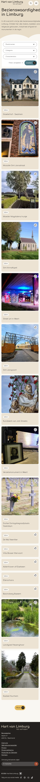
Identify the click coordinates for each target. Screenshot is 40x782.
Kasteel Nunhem (10, 696)
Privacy (4, 748)
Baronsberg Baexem (12, 594)
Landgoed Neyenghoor (13, 645)
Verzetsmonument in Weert (15, 472)
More (18, 708)
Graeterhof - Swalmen (13, 114)
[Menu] (36, 3)
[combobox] (20, 44)
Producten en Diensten (9, 752)
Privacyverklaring (7, 750)
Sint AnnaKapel (10, 268)
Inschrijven (36, 764)
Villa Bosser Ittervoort (13, 553)
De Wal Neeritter (10, 540)
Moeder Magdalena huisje (15, 217)
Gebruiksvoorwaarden (9, 745)
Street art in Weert (11, 319)
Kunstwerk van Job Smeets (15, 421)
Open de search (30, 3)
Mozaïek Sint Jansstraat (14, 165)
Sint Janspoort (10, 370)
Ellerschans (8, 580)
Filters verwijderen (15, 63)
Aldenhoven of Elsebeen (14, 567)
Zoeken (29, 63)
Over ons (4, 743)
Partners (4, 755)
